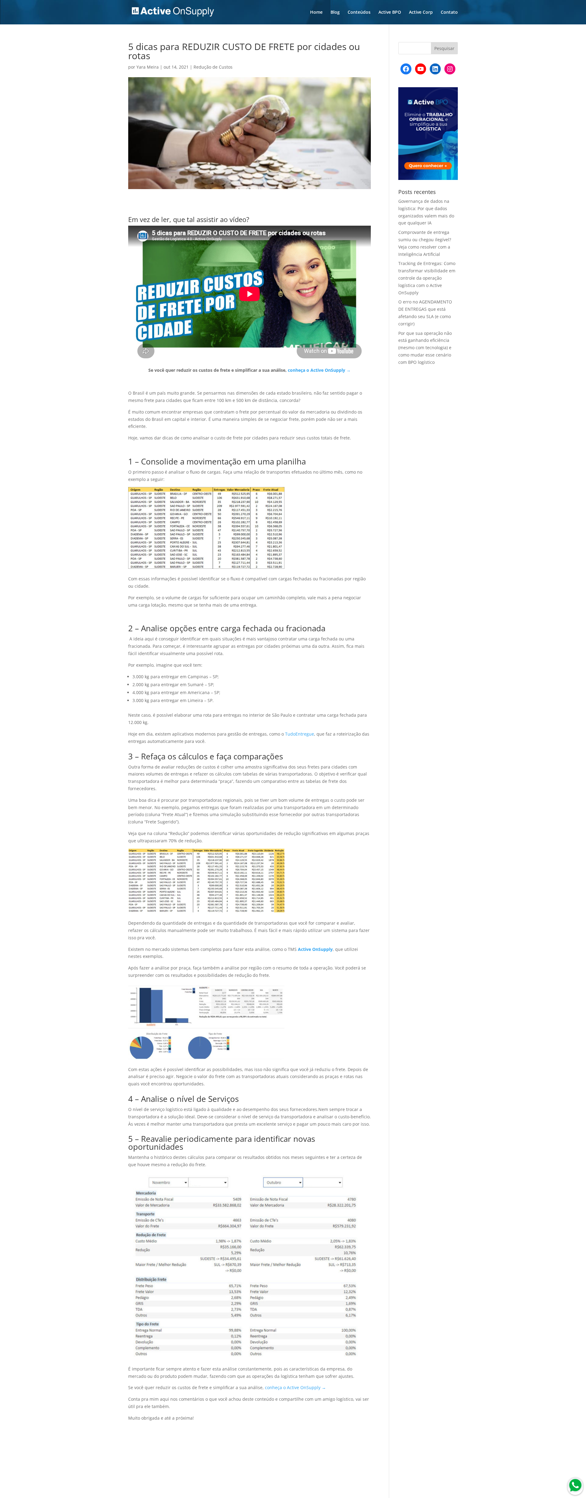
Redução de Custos (213, 67)
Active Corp (421, 12)
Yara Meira (147, 67)
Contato (449, 12)
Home (316, 12)
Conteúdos (359, 12)
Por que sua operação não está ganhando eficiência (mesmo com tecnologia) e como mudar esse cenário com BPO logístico (425, 347)
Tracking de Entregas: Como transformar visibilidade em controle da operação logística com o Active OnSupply (426, 277)
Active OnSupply (315, 949)
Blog (335, 12)
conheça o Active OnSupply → (319, 370)
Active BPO (389, 12)
